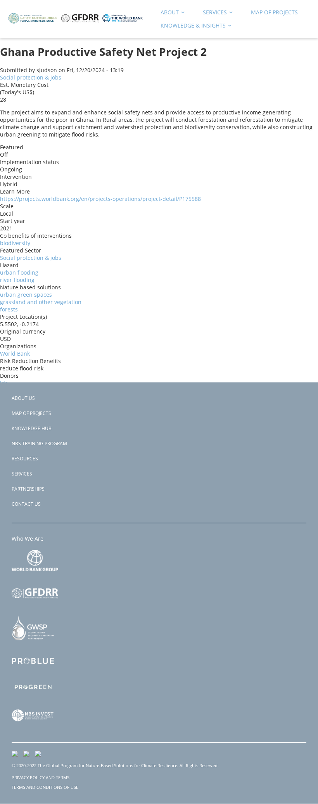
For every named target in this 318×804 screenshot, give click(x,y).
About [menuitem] (167, 14)
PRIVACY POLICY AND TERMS (40, 777)
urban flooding (19, 272)
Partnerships (28, 489)
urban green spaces (26, 294)
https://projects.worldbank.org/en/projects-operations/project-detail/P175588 (100, 198)
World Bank (15, 353)
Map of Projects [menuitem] (274, 12)
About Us (23, 398)
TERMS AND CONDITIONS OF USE (45, 787)
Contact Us (26, 504)
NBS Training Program (39, 443)
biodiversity (15, 243)
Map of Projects (31, 413)
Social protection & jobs (30, 77)
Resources (25, 458)
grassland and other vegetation (40, 302)
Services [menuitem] (212, 14)
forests (9, 309)
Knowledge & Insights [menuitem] (190, 27)
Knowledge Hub (32, 428)
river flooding (17, 280)
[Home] (75, 27)
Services (22, 473)
